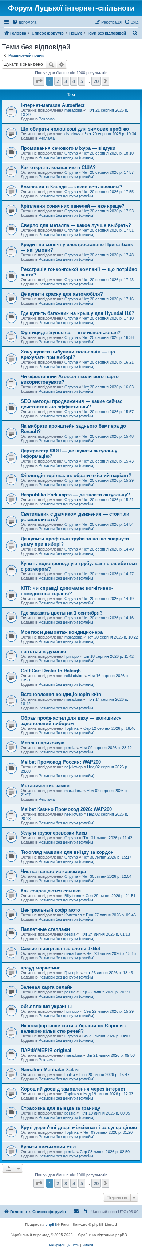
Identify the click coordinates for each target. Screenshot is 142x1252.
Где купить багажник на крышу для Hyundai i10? (77, 313)
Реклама (47, 119)
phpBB (51, 1225)
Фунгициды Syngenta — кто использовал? (71, 332)
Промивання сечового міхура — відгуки (68, 148)
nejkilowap (73, 767)
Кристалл (73, 915)
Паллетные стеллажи (45, 929)
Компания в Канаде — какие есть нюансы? (71, 186)
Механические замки (45, 785)
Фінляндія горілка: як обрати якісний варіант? (76, 475)
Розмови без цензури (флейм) (67, 157)
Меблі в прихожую (42, 742)
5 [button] (81, 81)
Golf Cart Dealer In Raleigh (51, 670)
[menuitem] (24, 22)
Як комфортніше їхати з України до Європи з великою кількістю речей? (73, 1028)
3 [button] (65, 81)
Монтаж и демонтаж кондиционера (62, 632)
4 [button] (73, 81)
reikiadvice (73, 675)
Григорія (71, 656)
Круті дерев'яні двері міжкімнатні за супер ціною (79, 1127)
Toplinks (71, 728)
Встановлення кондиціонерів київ (61, 694)
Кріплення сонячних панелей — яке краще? (73, 206)
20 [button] (96, 81)
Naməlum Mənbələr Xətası (50, 1069)
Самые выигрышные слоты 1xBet (60, 948)
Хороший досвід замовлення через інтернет (73, 1089)
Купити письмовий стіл (48, 1146)
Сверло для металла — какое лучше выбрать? (76, 225)
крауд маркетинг (40, 968)
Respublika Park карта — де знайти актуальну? (75, 494)
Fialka (69, 1074)
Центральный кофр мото (50, 910)
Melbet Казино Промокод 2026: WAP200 (66, 809)
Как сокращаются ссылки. (51, 890)
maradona (73, 110)
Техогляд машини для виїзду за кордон (67, 852)
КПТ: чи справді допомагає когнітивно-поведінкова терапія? (67, 590)
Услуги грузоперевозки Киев (54, 833)
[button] (38, 81)
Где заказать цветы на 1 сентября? (62, 613)
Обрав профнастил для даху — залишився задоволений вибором (71, 720)
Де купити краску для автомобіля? (62, 294)
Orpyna (71, 153)
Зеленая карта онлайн (47, 987)
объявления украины (46, 1006)
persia (69, 747)
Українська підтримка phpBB (102, 1235)
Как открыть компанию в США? (58, 167)
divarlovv (72, 134)
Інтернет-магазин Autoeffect (52, 105)
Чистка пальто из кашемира (53, 871)
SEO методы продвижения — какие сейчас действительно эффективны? (71, 404)
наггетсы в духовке (43, 651)
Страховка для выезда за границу (60, 1108)
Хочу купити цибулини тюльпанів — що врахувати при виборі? (68, 354)
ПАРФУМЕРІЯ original (46, 1050)
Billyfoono (72, 895)
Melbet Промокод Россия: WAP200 (61, 762)
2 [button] (57, 81)
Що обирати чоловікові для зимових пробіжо (75, 129)
